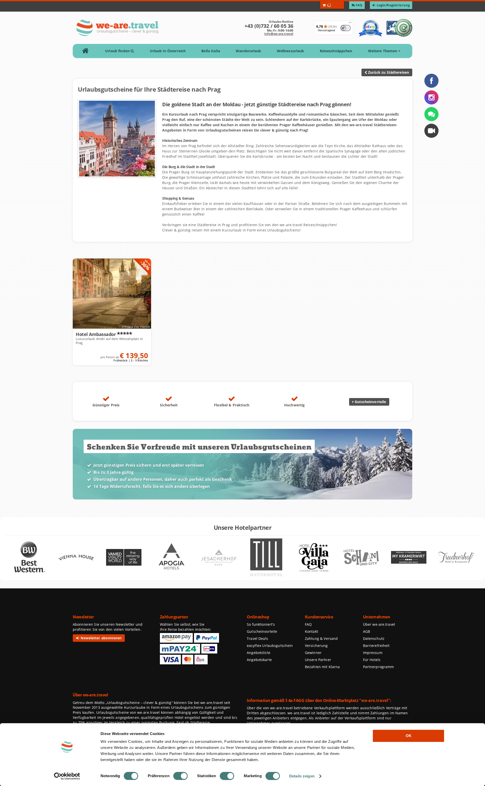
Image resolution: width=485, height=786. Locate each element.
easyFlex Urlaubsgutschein (270, 645)
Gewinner (313, 652)
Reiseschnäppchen (336, 50)
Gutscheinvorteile (370, 401)
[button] (431, 131)
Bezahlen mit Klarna (322, 666)
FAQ (308, 624)
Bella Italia (210, 50)
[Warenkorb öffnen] (332, 5)
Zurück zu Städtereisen (388, 72)
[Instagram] (431, 97)
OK (408, 735)
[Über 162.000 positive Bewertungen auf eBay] (370, 28)
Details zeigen (301, 776)
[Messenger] (431, 114)
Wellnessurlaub (290, 50)
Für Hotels (371, 659)
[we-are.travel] (117, 28)
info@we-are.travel (278, 34)
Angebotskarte (259, 659)
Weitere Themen (383, 50)
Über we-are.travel (379, 624)
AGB (366, 631)
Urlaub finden (118, 50)
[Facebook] (431, 81)
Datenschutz (373, 638)
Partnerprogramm (378, 666)
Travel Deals (257, 638)
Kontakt (311, 631)
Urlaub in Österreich (168, 50)
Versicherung (316, 645)
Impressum (372, 652)
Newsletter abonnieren (101, 638)
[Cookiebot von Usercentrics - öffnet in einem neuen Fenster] (67, 776)
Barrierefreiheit (376, 645)
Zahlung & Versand (321, 638)
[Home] (87, 51)
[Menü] (350, 24)
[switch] (180, 776)
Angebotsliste (258, 652)
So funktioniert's (261, 624)
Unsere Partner (318, 659)
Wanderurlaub (248, 50)
